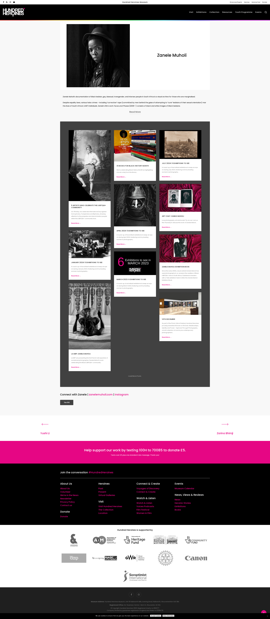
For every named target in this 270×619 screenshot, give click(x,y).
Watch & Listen (144, 503)
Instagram (122, 394)
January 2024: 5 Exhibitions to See (86, 262)
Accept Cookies (156, 616)
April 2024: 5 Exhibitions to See (130, 231)
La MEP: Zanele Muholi (81, 354)
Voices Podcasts (145, 506)
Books (178, 509)
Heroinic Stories (183, 503)
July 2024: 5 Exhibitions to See (175, 163)
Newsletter (65, 498)
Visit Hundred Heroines (110, 506)
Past (100, 488)
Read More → (76, 223)
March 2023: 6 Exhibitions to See (131, 279)
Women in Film (144, 513)
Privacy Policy (67, 501)
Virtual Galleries (106, 495)
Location (102, 513)
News (177, 499)
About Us (65, 488)
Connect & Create (145, 491)
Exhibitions (180, 506)
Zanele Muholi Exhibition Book (176, 267)
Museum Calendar (184, 488)
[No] (267, 616)
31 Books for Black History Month (133, 166)
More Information (168, 616)
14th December (168, 319)
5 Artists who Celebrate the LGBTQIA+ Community (88, 206)
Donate (64, 516)
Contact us (66, 505)
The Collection (105, 509)
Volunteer (65, 491)
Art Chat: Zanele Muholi (173, 216)
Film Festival (142, 509)
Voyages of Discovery (147, 488)
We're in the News (69, 495)
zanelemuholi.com (101, 394)
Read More (135, 111)
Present (102, 491)
